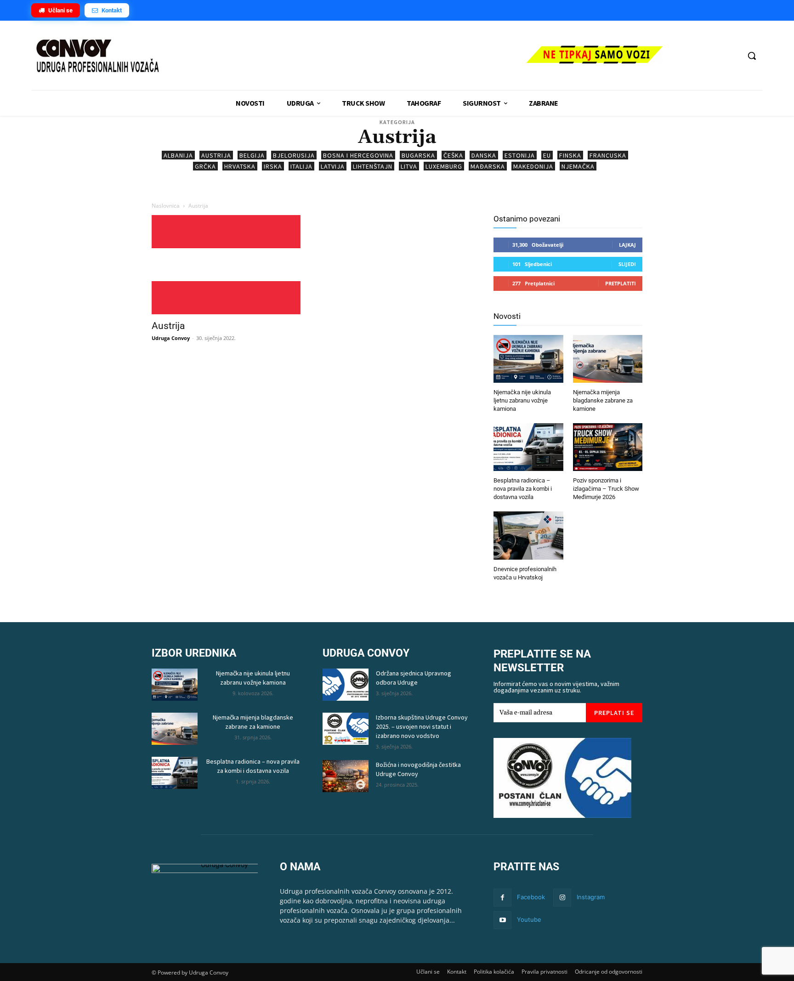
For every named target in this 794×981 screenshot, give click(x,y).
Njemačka (578, 166)
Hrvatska (239, 166)
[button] (752, 56)
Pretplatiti (620, 283)
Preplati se (614, 713)
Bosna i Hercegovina (358, 155)
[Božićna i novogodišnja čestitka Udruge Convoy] (346, 776)
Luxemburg (443, 166)
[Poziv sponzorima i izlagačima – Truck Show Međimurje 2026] (608, 448)
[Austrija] (226, 264)
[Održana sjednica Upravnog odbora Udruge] (346, 685)
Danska (483, 155)
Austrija (216, 155)
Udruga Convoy (171, 338)
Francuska (608, 155)
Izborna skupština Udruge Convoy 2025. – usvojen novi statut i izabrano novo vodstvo (422, 726)
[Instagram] (562, 898)
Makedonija (533, 166)
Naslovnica (166, 206)
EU (547, 155)
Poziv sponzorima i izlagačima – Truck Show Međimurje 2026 (606, 488)
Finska (570, 155)
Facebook (531, 897)
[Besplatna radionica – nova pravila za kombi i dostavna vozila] (528, 448)
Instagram (591, 897)
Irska (273, 166)
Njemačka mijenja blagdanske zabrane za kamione (603, 400)
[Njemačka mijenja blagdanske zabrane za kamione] (608, 360)
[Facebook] (502, 898)
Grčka (205, 166)
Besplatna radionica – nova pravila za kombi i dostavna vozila (522, 488)
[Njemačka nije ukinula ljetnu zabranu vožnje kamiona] (528, 360)
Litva (409, 166)
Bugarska (418, 155)
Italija (301, 166)
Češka (453, 155)
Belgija (252, 155)
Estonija (520, 155)
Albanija (178, 155)
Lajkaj (627, 244)
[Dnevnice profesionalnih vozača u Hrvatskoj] (528, 536)
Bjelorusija (294, 155)
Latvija (333, 166)
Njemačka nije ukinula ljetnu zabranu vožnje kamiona (522, 400)
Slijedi (627, 264)
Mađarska (488, 166)
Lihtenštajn (372, 166)
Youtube (529, 919)
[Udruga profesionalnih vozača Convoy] (273, 56)
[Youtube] (502, 920)
